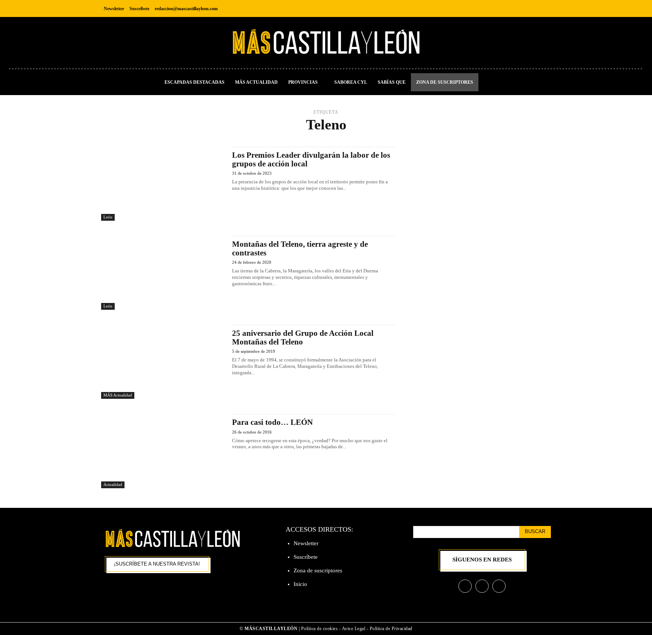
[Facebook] (510, 8)
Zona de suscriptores (318, 570)
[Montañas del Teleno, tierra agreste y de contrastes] (163, 273)
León (107, 217)
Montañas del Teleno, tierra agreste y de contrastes (300, 248)
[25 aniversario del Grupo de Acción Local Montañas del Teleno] (163, 362)
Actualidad (112, 484)
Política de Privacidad (391, 628)
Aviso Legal (354, 628)
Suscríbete (306, 557)
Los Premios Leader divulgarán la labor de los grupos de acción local (311, 159)
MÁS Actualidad (117, 395)
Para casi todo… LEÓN (272, 422)
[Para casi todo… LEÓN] (163, 451)
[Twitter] (544, 8)
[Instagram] (527, 8)
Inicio (300, 584)
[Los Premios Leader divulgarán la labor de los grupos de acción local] (163, 184)
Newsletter (306, 543)
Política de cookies (319, 628)
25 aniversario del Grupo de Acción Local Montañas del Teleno (303, 337)
